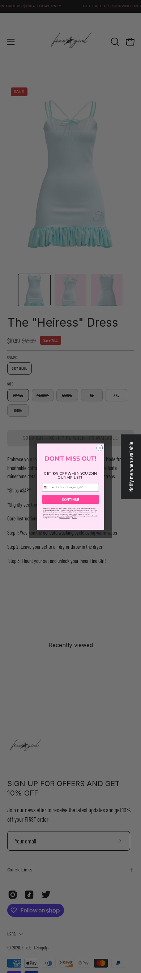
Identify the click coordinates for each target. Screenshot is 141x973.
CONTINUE (70, 499)
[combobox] (48, 487)
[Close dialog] (100, 448)
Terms (74, 518)
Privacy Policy (65, 518)
